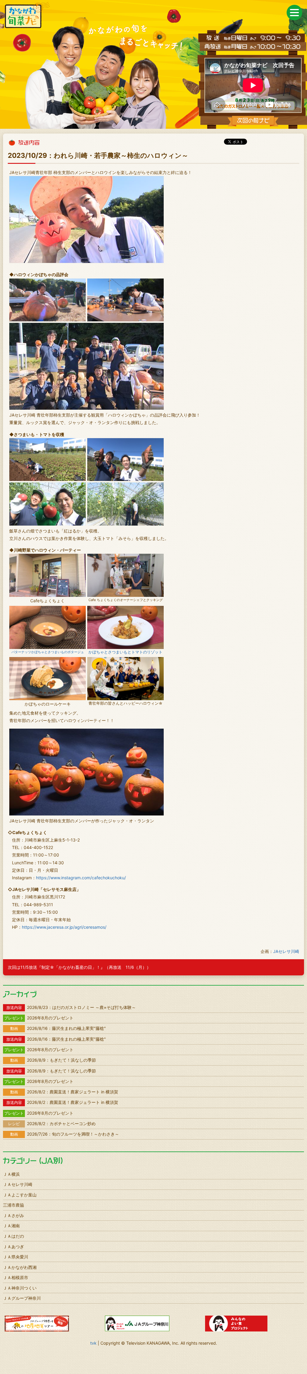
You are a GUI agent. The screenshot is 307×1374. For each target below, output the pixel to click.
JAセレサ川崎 (286, 951)
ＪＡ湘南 (11, 1225)
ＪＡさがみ (13, 1215)
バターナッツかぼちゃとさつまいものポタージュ (47, 652)
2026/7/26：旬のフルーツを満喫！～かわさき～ (64, 1134)
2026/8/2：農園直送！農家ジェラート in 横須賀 (64, 1091)
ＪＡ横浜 (11, 1174)
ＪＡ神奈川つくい (20, 1287)
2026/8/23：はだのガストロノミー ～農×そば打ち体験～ (71, 1007)
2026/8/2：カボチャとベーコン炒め (52, 1123)
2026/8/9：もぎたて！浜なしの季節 (53, 1060)
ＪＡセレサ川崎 (17, 1184)
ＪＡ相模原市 (15, 1277)
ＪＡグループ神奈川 (22, 1298)
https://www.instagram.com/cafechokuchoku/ (81, 877)
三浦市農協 (13, 1204)
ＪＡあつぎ (13, 1246)
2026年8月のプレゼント (38, 1017)
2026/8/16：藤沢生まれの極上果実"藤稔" (58, 1028)
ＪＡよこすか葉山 (20, 1194)
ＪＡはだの (13, 1236)
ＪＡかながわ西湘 (20, 1267)
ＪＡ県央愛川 (15, 1256)
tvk (93, 1343)
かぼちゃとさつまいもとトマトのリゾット (125, 652)
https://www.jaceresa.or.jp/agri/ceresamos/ (64, 927)
